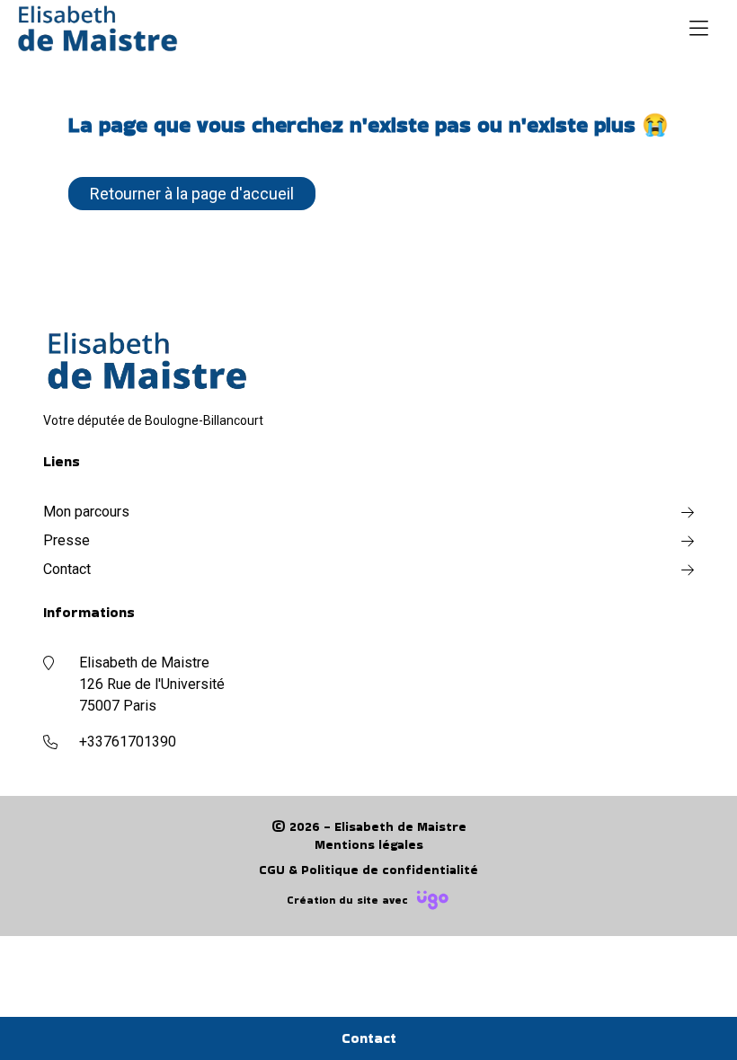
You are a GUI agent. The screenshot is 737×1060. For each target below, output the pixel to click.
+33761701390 (127, 741)
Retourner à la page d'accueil (192, 193)
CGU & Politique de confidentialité (368, 870)
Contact (369, 1038)
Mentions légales (369, 844)
